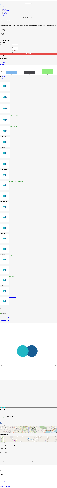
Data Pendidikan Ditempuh (6, 11)
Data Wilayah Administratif (6, 10)
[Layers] (55, 427)
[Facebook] (1, 40)
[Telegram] (5, 40)
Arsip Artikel (3, 76)
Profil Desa (3, 6)
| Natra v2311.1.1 (9, 486)
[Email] (4, 40)
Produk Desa (3, 480)
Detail (3, 442)
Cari (31, 3)
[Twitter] (2, 40)
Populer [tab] (2, 78)
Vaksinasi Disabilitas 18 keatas (5, 317)
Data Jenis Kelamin (5, 13)
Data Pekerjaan (4, 12)
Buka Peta (2, 442)
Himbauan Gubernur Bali (4, 320)
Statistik (2, 64)
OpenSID (56, 432)
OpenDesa (2, 486)
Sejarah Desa (4, 7)
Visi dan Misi (4, 8)
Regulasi (2, 14)
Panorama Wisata (3, 314)
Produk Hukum (4, 15)
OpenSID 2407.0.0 (6, 486)
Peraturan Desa (3, 62)
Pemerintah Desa (4, 9)
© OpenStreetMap (53, 432)
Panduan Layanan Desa (4, 481)
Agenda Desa (3, 60)
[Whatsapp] (8, 40)
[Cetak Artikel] (7, 40)
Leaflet (51, 432)
